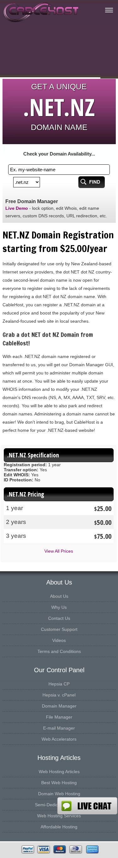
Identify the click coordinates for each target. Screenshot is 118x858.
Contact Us (59, 618)
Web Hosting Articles (59, 771)
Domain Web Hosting (59, 793)
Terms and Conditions (59, 651)
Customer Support (59, 629)
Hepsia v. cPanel (59, 694)
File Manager (59, 717)
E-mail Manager (59, 728)
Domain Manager (59, 705)
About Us (59, 596)
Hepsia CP (59, 683)
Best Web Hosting (59, 782)
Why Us (59, 607)
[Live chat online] (87, 805)
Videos (59, 640)
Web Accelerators (59, 739)
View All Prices (58, 551)
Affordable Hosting (59, 826)
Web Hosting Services (59, 815)
